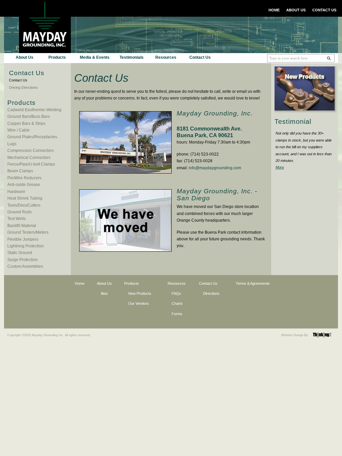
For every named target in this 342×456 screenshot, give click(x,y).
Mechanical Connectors (28, 157)
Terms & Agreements (253, 283)
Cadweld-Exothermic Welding (34, 109)
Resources (165, 57)
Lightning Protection (25, 246)
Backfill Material (21, 225)
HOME (274, 10)
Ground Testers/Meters (27, 232)
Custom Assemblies (25, 266)
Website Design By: (295, 335)
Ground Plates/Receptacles (32, 137)
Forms (177, 314)
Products (57, 57)
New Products (139, 293)
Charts (177, 303)
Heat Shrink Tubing (24, 198)
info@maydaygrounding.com (215, 168)
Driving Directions (23, 87)
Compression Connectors (30, 150)
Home (79, 283)
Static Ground (19, 252)
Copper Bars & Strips (26, 123)
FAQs (176, 293)
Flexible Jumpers (22, 239)
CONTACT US (324, 10)
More (280, 167)
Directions (211, 293)
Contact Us (200, 57)
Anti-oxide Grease (23, 184)
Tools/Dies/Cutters (23, 205)
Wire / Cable (18, 130)
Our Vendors (138, 303)
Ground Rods (19, 212)
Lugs (11, 144)
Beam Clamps (20, 171)
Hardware (16, 191)
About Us (24, 57)
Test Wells (16, 218)
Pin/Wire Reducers (24, 178)
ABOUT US (296, 10)
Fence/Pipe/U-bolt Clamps (31, 164)
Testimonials (132, 57)
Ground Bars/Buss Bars (28, 116)
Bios (104, 293)
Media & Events (95, 57)
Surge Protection (22, 259)
